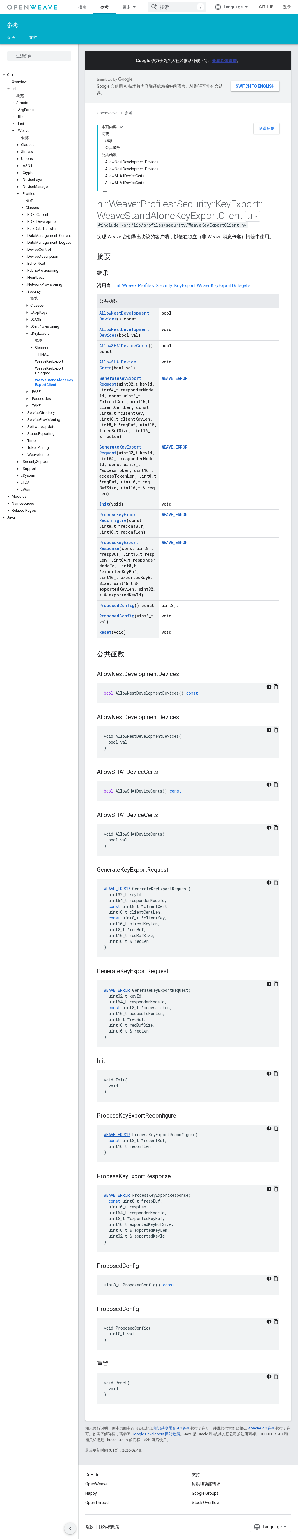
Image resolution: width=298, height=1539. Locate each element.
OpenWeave (107, 113)
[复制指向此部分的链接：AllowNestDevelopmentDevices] (185, 674)
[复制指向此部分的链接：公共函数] (130, 654)
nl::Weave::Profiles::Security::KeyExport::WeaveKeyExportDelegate (183, 285)
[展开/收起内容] (121, 126)
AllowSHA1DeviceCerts (123, 345)
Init (104, 504)
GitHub (266, 7)
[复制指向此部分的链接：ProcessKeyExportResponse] (176, 1176)
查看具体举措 (224, 60)
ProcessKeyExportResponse (118, 545)
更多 (127, 7)
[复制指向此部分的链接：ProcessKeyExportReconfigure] (182, 1116)
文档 (33, 37)
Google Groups (205, 1493)
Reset (105, 632)
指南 (82, 7)
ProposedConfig (116, 605)
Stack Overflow (206, 1502)
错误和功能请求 (206, 1484)
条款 (89, 1526)
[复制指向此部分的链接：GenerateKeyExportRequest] (174, 870)
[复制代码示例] (275, 686)
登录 (287, 7)
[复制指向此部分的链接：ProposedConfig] (144, 1266)
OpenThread (97, 1502)
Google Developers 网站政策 (156, 1434)
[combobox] (177, 7)
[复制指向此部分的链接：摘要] (117, 257)
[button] (39, 74)
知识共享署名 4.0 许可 (171, 1428)
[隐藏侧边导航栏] (70, 1528)
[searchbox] (39, 56)
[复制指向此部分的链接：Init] (111, 1061)
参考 (104, 7)
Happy (91, 1493)
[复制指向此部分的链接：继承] (114, 273)
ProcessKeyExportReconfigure (118, 517)
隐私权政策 (109, 1526)
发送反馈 (266, 128)
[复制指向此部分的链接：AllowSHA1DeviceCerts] (164, 772)
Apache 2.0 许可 (261, 1428)
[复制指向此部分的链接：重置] (114, 1364)
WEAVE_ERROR (174, 378)
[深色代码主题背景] (268, 686)
